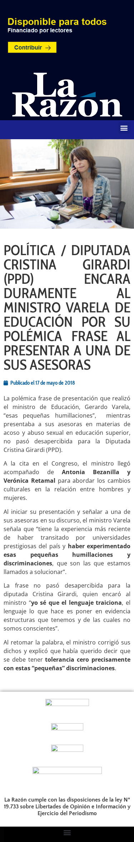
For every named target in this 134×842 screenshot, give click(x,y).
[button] (124, 128)
